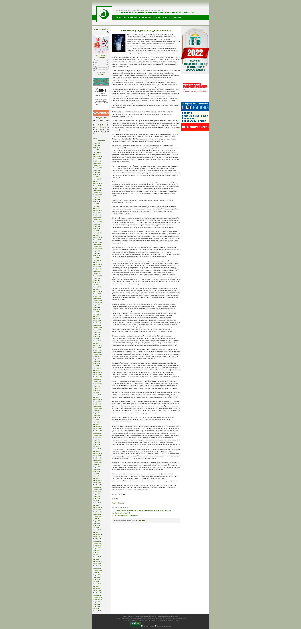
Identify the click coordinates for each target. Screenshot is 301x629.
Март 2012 (96, 532)
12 (98, 127)
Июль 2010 (96, 577)
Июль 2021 (96, 280)
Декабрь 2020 (97, 296)
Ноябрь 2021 (97, 271)
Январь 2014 (97, 482)
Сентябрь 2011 (97, 545)
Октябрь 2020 (97, 300)
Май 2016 (96, 419)
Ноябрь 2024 (97, 190)
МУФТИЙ (166, 17)
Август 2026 (96, 143)
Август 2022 (96, 251)
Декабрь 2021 (97, 269)
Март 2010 (96, 586)
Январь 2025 (97, 186)
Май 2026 (96, 150)
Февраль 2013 (97, 507)
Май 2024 (96, 204)
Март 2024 (96, 208)
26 (98, 132)
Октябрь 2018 (97, 354)
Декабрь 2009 (97, 593)
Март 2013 (96, 505)
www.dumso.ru (164, 620)
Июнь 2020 (96, 309)
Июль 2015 (96, 442)
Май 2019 (96, 338)
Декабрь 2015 (97, 431)
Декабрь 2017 (97, 377)
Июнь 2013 (96, 498)
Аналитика (142, 520)
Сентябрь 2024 (97, 194)
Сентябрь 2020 (97, 302)
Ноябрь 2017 (97, 379)
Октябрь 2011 (97, 543)
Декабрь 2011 (97, 539)
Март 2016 (96, 424)
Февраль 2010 (97, 588)
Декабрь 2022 (97, 242)
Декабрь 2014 (97, 458)
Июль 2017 (96, 388)
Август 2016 (96, 413)
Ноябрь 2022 (97, 244)
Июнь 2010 (96, 579)
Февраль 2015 (97, 453)
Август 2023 (96, 224)
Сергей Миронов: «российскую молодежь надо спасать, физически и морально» (143, 511)
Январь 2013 (97, 509)
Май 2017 (96, 392)
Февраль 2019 (97, 345)
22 (105, 129)
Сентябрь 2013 (97, 491)
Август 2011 (96, 548)
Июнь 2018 (96, 363)
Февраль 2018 (97, 372)
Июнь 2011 (96, 552)
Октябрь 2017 (97, 381)
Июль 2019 (96, 334)
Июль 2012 (96, 523)
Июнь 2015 (96, 444)
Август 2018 (96, 359)
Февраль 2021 (97, 291)
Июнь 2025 (96, 174)
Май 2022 (96, 258)
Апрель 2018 (97, 368)
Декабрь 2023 (97, 215)
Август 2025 (96, 170)
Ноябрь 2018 (97, 352)
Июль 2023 (96, 226)
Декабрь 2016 (97, 404)
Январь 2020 (97, 320)
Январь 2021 (97, 294)
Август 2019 (96, 332)
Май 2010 (96, 581)
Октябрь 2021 (97, 273)
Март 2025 (96, 181)
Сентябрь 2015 (97, 437)
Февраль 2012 (97, 534)
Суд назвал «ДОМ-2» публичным (126, 515)
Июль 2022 (96, 253)
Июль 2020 (96, 307)
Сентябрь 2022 (97, 248)
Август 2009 (96, 602)
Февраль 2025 (97, 183)
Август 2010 (96, 575)
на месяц (101, 75)
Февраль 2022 (97, 264)
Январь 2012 (97, 536)
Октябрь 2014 (97, 462)
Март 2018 (96, 370)
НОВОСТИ (121, 17)
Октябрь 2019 (97, 327)
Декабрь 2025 (97, 161)
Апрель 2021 (97, 287)
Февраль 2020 (97, 318)
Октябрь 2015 (97, 435)
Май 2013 (96, 500)
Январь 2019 (97, 347)
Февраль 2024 (97, 210)
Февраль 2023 (97, 237)
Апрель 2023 (97, 233)
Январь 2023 (97, 240)
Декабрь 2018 (97, 350)
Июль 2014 (96, 469)
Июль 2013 (96, 496)
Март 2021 (96, 289)
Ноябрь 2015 (97, 433)
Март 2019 (96, 343)
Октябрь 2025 (97, 165)
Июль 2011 (96, 550)
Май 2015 (96, 446)
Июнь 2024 (96, 201)
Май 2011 (96, 554)
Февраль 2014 (97, 480)
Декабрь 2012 (97, 512)
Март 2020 (96, 316)
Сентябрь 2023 (97, 222)
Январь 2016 (97, 428)
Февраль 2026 (97, 156)
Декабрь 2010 (97, 566)
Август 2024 (96, 197)
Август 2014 (96, 467)
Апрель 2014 (97, 476)
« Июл (95, 138)
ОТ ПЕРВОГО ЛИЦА (151, 17)
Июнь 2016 (96, 417)
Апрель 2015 (97, 449)
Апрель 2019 (97, 341)
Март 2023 (96, 235)
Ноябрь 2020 (97, 298)
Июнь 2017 (96, 390)
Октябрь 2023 (97, 219)
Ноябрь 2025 (97, 163)
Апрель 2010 (97, 584)
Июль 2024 (96, 199)
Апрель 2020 (97, 314)
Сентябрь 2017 (97, 383)
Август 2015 (96, 440)
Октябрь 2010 (97, 570)
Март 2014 (96, 478)
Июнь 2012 (96, 525)
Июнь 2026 (96, 147)
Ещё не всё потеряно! (122, 513)
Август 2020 (96, 305)
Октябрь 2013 (97, 489)
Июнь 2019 (96, 336)
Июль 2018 (96, 361)
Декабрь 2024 (97, 188)
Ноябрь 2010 (97, 568)
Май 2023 (96, 230)
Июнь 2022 (96, 255)
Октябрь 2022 (97, 246)
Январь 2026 (97, 158)
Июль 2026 (96, 145)
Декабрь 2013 (97, 485)
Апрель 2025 (97, 179)
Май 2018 (96, 365)
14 (103, 127)
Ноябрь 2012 (97, 514)
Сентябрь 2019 (97, 329)
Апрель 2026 (97, 152)
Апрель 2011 (97, 557)
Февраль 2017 (97, 399)
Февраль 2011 (97, 561)
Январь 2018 (97, 374)
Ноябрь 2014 (97, 460)
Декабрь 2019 (97, 323)
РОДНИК (177, 17)
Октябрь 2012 (97, 516)
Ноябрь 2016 (97, 406)
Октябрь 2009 (97, 597)
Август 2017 (96, 386)
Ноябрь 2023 (97, 217)
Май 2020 (96, 312)
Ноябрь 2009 (97, 595)
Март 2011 (96, 559)
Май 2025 (96, 176)
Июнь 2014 (96, 471)
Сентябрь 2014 (97, 464)
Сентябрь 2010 (97, 572)
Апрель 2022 (97, 260)
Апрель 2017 (97, 395)
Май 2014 (96, 473)
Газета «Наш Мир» (118, 503)
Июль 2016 (96, 415)
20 (101, 129)
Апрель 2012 (97, 530)
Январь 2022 (97, 266)
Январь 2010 (97, 590)
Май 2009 (96, 608)
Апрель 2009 (97, 611)
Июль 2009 (96, 604)
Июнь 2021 (96, 282)
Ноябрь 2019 (97, 325)
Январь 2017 (97, 401)
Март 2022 (96, 262)
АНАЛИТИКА (134, 17)
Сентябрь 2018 (97, 356)
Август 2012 (96, 521)
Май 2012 (96, 527)
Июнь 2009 (96, 606)
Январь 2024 (97, 212)
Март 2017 (96, 397)
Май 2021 (96, 284)
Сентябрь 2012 (97, 518)
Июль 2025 (96, 172)
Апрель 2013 (97, 503)
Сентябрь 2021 (97, 276)
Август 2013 (96, 494)
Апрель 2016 (97, 422)
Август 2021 (96, 278)
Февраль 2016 (97, 426)
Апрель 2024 (97, 206)
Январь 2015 (97, 455)
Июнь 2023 (96, 228)
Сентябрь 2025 (97, 168)
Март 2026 (96, 154)
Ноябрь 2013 (97, 487)
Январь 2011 (97, 563)
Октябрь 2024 (97, 192)
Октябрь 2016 (97, 408)
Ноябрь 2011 (97, 541)
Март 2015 (96, 451)
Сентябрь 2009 (97, 599)
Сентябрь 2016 (97, 410)
